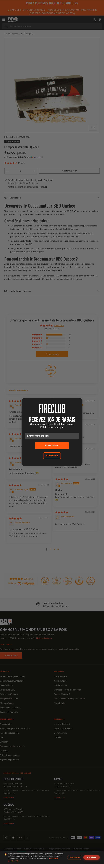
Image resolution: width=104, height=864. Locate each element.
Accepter (91, 857)
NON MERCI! (52, 455)
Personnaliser (75, 857)
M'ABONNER (52, 445)
